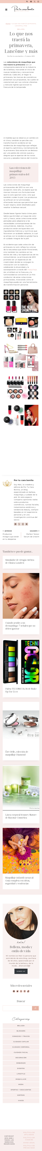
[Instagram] (38, 1)
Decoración (21, 1057)
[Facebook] (31, 1)
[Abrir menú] (6, 9)
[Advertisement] (21, 114)
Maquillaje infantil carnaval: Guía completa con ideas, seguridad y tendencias (19, 880)
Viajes (21, 1100)
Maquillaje (21, 1079)
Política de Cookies (29, 1139)
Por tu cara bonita (16, 56)
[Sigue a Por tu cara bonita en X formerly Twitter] (19, 524)
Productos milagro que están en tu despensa (11, 535)
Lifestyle (21, 1074)
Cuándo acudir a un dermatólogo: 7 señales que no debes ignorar (20, 625)
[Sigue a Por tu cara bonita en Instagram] (22, 524)
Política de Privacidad (29, 1147)
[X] (34, 1)
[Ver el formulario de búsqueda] (27, 1)
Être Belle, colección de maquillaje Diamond (16, 753)
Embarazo (21, 1063)
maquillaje (32, 270)
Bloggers (21, 1031)
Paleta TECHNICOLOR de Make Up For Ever (21, 690)
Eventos (21, 1068)
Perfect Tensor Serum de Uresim (31, 534)
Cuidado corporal (21, 1047)
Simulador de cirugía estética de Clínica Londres (19, 561)
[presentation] (21, 596)
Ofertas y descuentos (21, 1090)
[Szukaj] (35, 1008)
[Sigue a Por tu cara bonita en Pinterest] (26, 524)
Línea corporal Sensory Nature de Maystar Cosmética (21, 816)
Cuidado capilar (21, 1041)
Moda (21, 1084)
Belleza (21, 29)
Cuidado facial (21, 1052)
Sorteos (21, 1095)
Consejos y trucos (21, 1036)
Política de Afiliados (29, 1133)
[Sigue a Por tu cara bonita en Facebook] (15, 524)
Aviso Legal (29, 1143)
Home (8, 23)
